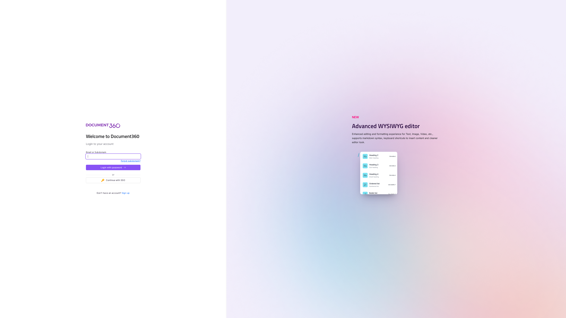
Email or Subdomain (96, 152)
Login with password (112, 167)
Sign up (126, 193)
